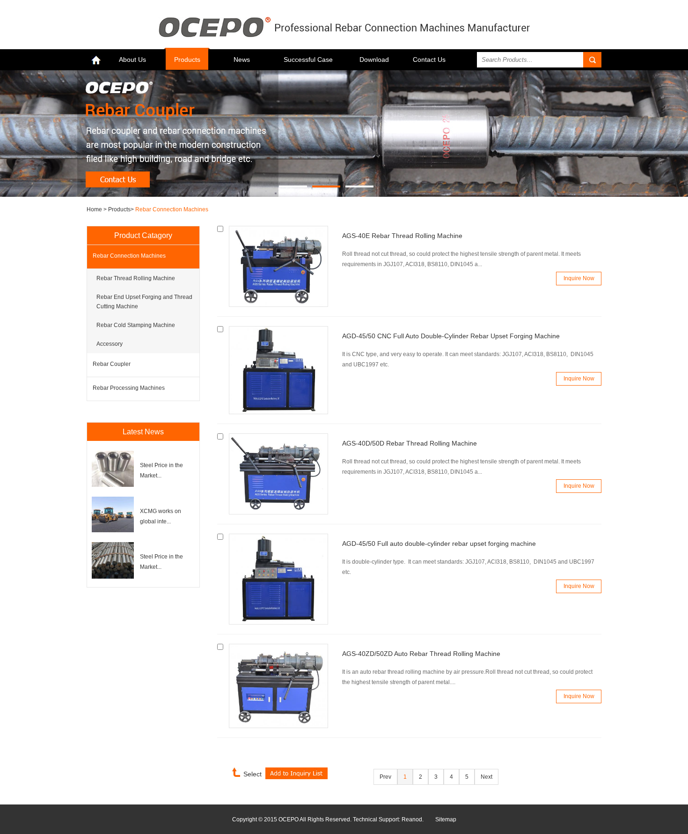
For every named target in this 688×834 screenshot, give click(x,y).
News (242, 59)
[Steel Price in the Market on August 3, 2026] (113, 485)
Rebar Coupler (112, 364)
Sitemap (445, 819)
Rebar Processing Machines (129, 388)
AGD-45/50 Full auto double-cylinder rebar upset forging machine (439, 543)
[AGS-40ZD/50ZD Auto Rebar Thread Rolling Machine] (278, 726)
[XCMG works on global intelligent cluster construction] (113, 530)
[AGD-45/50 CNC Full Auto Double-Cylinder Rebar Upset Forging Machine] (278, 412)
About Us (132, 59)
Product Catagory (143, 235)
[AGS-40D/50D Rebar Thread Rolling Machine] (278, 512)
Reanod (412, 819)
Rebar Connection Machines (171, 209)
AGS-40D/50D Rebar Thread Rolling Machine (409, 443)
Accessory (109, 344)
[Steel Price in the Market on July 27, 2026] (113, 576)
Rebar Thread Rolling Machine (135, 278)
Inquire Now (579, 278)
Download (374, 59)
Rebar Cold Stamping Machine (135, 325)
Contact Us (429, 59)
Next (486, 777)
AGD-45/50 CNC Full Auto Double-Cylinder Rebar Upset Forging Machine (451, 336)
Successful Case (308, 59)
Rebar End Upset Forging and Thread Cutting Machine (144, 302)
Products (187, 59)
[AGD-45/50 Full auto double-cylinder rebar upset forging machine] (278, 622)
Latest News (143, 432)
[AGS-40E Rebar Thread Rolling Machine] (278, 305)
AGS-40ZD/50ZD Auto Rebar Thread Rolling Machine (421, 653)
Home (95, 209)
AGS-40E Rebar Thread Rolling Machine (402, 235)
